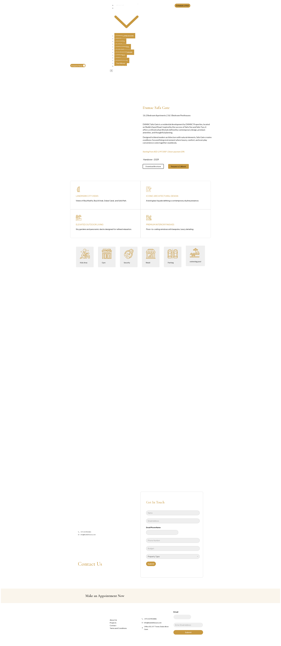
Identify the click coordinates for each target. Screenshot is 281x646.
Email (175, 612)
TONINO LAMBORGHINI (125, 36)
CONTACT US (121, 66)
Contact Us (90, 564)
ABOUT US (120, 5)
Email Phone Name (153, 527)
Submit (151, 564)
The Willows (120, 63)
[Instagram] (163, 5)
